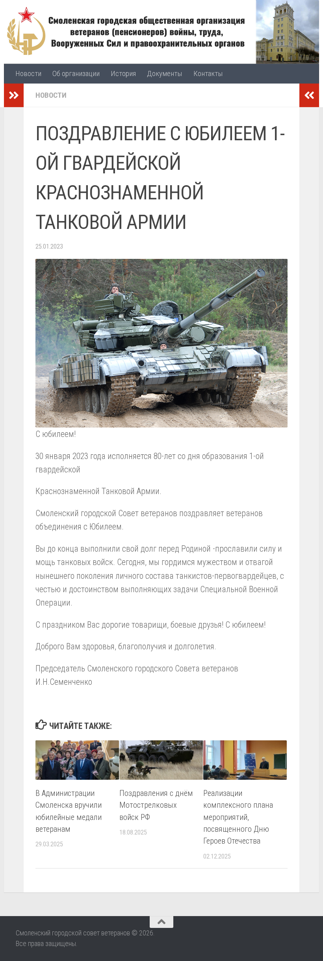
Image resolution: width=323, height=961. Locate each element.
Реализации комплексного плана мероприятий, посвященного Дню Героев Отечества (238, 817)
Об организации (76, 73)
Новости (28, 73)
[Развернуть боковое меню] (14, 95)
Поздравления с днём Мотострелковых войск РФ (156, 805)
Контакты (208, 73)
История (123, 73)
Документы (164, 73)
